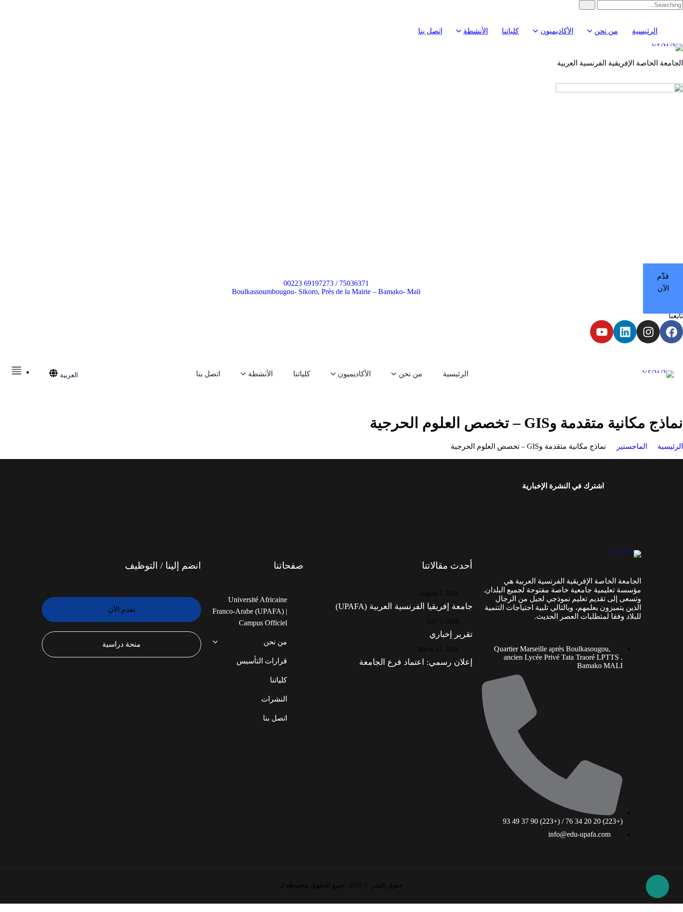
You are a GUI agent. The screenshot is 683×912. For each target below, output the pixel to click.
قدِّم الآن (663, 282)
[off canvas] (16, 372)
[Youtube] (601, 331)
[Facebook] (671, 331)
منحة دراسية (121, 644)
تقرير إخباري (451, 634)
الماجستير (632, 446)
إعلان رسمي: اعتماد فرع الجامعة (416, 662)
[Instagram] (648, 331)
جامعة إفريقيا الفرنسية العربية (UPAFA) (404, 606)
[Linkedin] (625, 331)
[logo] (341, 47)
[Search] (587, 5)
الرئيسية (670, 446)
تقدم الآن (121, 609)
